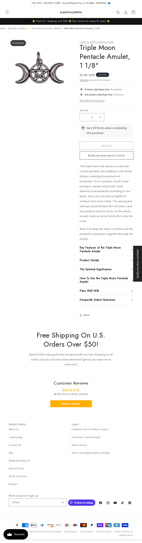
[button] (7, 12)
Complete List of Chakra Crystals (90, 429)
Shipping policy (126, 535)
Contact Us (15, 445)
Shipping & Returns (19, 460)
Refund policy (71, 531)
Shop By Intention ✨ (19, 28)
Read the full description (93, 100)
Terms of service (104, 531)
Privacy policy (86, 531)
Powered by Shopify (52, 531)
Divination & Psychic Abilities (46, 28)
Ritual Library (79, 445)
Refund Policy (16, 468)
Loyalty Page (16, 437)
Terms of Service (18, 476)
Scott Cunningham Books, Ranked (91, 452)
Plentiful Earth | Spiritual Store (97, 42)
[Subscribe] (62, 502)
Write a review (71, 403)
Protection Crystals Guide (86, 437)
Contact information (124, 531)
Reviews (13, 484)
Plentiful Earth (36, 531)
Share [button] (86, 315)
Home (3, 28)
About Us (14, 429)
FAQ (11, 452)
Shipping (84, 80)
